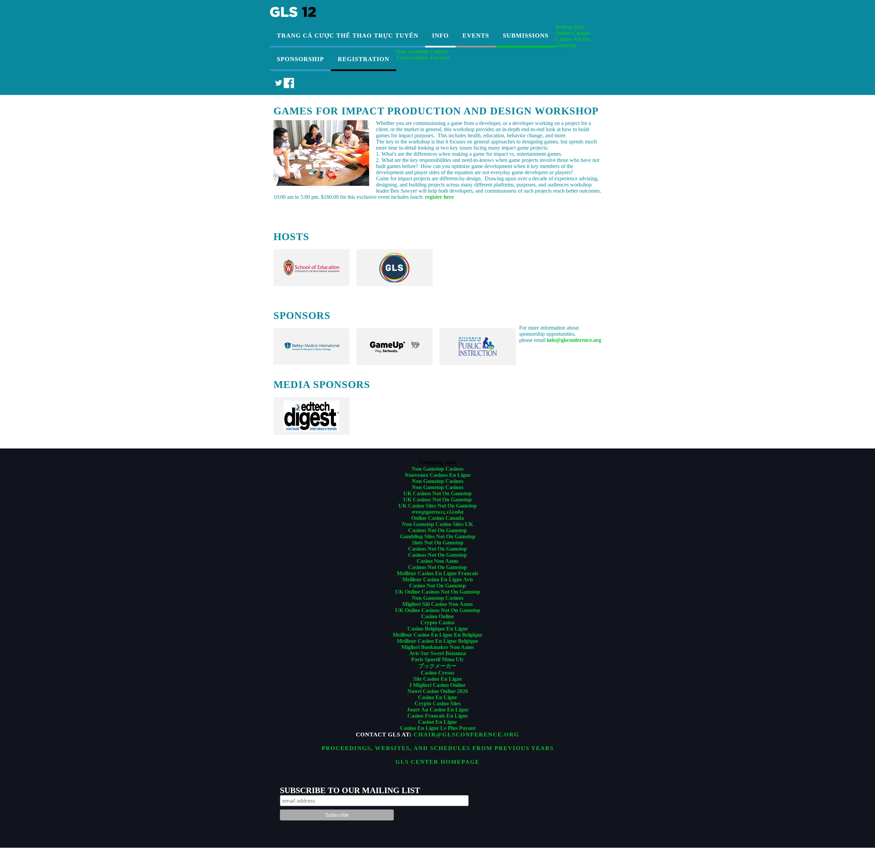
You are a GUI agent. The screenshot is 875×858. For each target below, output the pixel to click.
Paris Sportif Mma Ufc (437, 659)
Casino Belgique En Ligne (437, 629)
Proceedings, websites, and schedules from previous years (438, 748)
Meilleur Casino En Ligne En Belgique (437, 635)
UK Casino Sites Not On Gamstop (438, 506)
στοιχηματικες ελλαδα (437, 512)
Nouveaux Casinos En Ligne (438, 475)
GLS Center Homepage (437, 762)
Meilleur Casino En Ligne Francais (437, 573)
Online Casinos (572, 33)
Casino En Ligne (437, 697)
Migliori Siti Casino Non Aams (437, 604)
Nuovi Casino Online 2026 (437, 691)
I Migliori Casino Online (437, 685)
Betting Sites (569, 27)
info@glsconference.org (574, 340)
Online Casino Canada (437, 518)
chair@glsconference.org (466, 734)
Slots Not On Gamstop (437, 542)
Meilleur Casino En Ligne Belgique (437, 641)
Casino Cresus (437, 673)
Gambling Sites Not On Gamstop (437, 536)
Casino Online (437, 616)
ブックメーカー (437, 666)
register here (439, 197)
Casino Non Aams (437, 561)
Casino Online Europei (422, 57)
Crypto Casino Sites (438, 703)
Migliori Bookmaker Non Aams (437, 647)
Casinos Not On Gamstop (437, 530)
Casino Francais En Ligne (437, 716)
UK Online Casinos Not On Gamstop (437, 592)
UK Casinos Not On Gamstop (437, 493)
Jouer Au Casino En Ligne (438, 709)
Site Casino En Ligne (437, 679)
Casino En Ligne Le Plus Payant (437, 728)
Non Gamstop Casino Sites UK (437, 524)
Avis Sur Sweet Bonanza (437, 653)
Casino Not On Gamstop (572, 42)
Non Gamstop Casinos (422, 51)
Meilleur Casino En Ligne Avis (437, 579)
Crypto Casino (437, 622)
